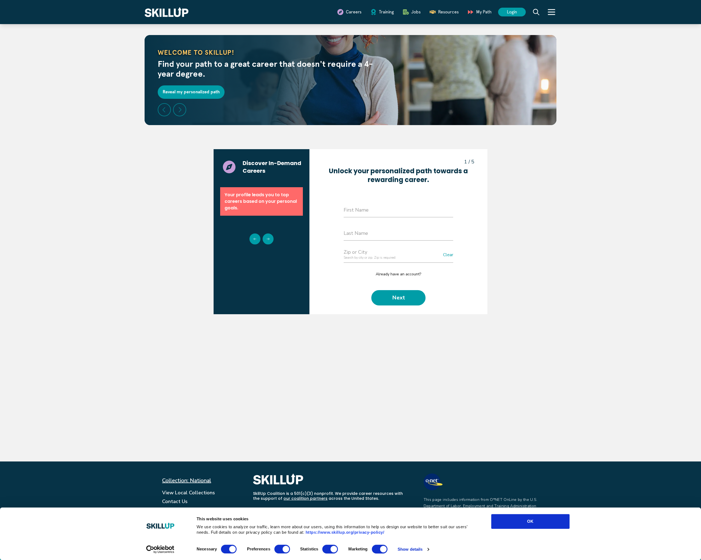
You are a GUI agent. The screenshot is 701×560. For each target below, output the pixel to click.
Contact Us (175, 501)
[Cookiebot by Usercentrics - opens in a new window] (160, 549)
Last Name (356, 233)
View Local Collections (188, 492)
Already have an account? (398, 274)
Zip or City (355, 252)
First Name (356, 210)
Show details (410, 549)
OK (530, 521)
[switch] (282, 549)
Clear (448, 255)
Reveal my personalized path (191, 91)
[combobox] (398, 255)
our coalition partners (305, 498)
